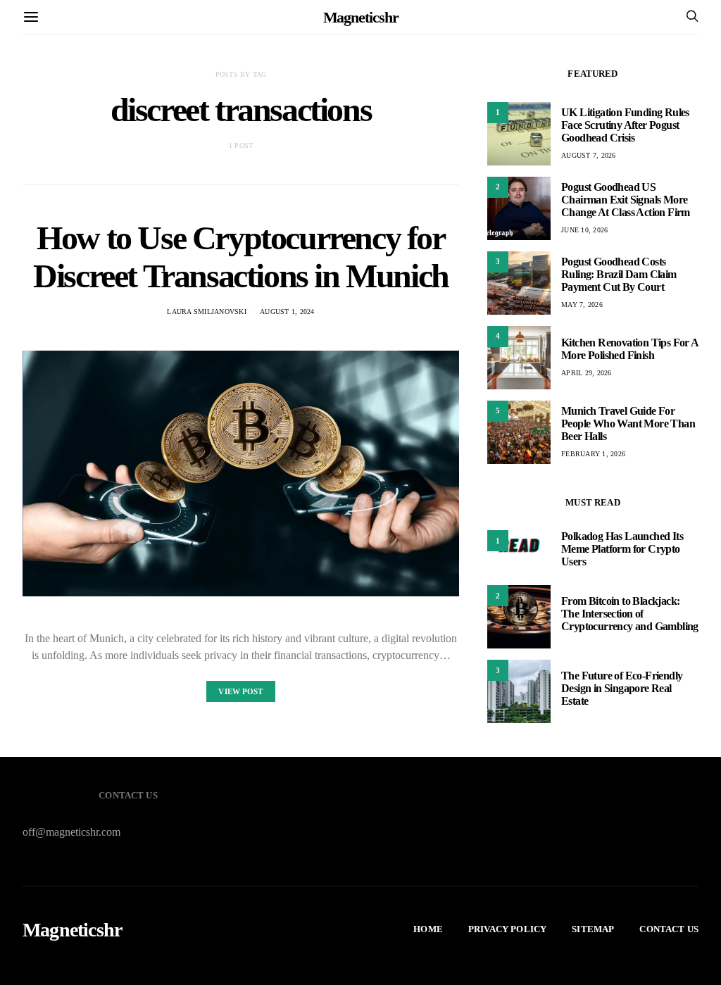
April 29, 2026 (586, 373)
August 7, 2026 (588, 155)
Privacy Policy (507, 929)
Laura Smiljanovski (206, 311)
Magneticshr (361, 17)
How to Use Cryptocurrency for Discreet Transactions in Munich (241, 256)
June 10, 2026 (584, 230)
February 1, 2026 (593, 454)
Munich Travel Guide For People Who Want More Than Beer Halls (628, 423)
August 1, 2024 (287, 311)
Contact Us (668, 929)
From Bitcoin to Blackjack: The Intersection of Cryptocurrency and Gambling (629, 613)
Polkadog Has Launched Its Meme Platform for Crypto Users (622, 548)
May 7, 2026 (582, 304)
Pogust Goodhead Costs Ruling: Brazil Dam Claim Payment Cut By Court (619, 274)
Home (428, 929)
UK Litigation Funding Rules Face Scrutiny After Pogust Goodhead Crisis (625, 125)
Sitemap (593, 929)
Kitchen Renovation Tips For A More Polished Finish (629, 349)
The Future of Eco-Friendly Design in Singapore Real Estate (621, 688)
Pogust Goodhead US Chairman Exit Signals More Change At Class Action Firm (625, 199)
